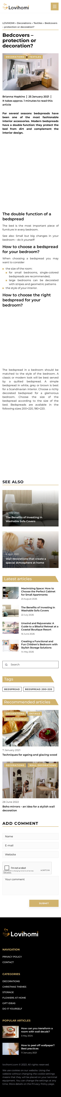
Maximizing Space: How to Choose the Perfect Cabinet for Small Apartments (38, 591)
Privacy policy (12, 956)
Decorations (15, 57)
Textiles (35, 57)
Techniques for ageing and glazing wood (29, 754)
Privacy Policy (40, 1083)
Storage (8, 992)
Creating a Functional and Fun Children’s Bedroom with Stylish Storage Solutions (39, 644)
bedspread (12, 689)
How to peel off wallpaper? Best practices (38, 1047)
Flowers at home (14, 997)
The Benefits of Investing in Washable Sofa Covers (38, 609)
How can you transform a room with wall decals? (37, 1030)
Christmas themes (14, 986)
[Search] (6, 665)
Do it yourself (12, 1008)
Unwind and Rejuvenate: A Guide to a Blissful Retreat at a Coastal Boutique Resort (39, 626)
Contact (8, 962)
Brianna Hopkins (13, 96)
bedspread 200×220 (38, 689)
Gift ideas (8, 1003)
